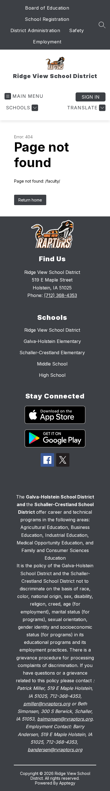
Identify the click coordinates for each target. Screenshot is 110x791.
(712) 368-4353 (60, 295)
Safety (76, 30)
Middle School (52, 364)
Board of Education (47, 8)
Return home (30, 200)
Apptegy (67, 783)
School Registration (47, 19)
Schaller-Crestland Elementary (52, 352)
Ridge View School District (52, 330)
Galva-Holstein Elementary (52, 341)
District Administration (35, 30)
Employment (47, 42)
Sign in (91, 97)
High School (52, 375)
